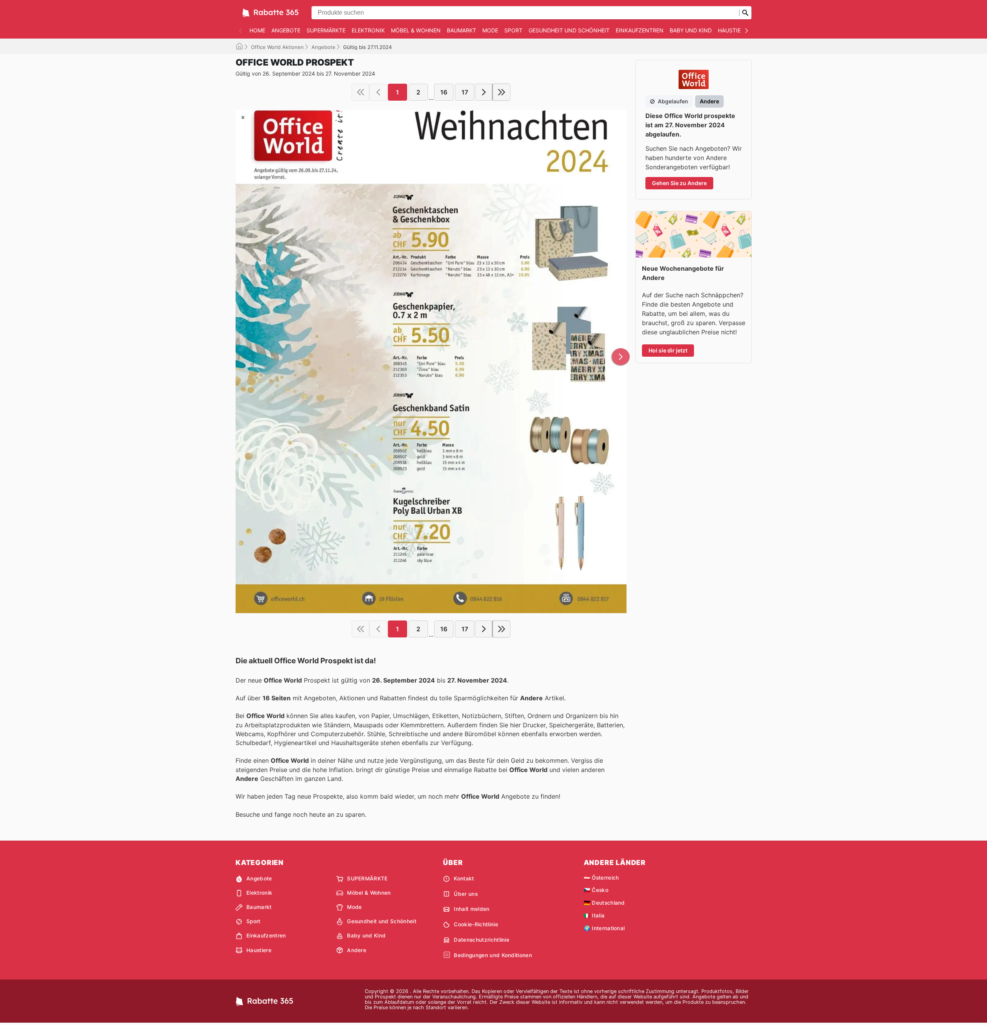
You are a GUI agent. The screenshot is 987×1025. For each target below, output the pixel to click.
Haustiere (732, 30)
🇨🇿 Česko (596, 890)
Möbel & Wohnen (416, 30)
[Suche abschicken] (745, 13)
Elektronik (368, 30)
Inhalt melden (471, 909)
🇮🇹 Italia (594, 915)
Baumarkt (461, 30)
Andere (356, 950)
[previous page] (378, 92)
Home (257, 30)
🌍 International (604, 928)
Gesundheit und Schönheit (569, 30)
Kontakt (464, 878)
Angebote (285, 30)
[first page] (360, 92)
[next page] (484, 92)
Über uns (466, 894)
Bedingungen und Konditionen (493, 955)
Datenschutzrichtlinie (481, 940)
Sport (513, 30)
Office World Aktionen (277, 47)
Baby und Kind (691, 30)
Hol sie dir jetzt (667, 350)
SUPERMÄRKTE (326, 30)
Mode (490, 30)
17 (464, 92)
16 (443, 92)
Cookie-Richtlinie (476, 924)
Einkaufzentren (640, 30)
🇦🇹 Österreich (601, 878)
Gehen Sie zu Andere (679, 183)
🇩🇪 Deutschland (604, 903)
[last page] (501, 92)
